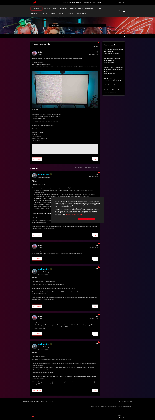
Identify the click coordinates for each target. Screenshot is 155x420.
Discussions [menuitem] (63, 8)
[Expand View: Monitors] (56, 13)
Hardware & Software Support (58, 36)
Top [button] (33, 416)
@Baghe (35, 181)
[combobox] (77, 25)
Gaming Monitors (108, 73)
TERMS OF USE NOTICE (94, 406)
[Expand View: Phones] (102, 9)
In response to (43, 274)
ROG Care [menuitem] (46, 8)
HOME (31, 401)
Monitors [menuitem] (53, 13)
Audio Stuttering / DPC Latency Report (112, 90)
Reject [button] (68, 219)
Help (119, 11)
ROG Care (47, 36)
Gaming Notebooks (109, 62)
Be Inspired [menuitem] (36, 8)
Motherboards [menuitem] (33, 13)
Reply (95, 159)
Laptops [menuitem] (80, 8)
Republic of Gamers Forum (36, 36)
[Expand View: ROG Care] (49, 9)
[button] (65, 89)
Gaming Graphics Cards (73, 36)
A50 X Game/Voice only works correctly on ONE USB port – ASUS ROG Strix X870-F (113, 80)
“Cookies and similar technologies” (74, 214)
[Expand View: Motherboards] (38, 13)
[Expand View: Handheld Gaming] (94, 9)
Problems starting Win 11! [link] (86, 36)
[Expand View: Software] (57, 9)
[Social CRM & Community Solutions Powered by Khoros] (120, 416)
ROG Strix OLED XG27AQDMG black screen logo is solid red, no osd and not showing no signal (113, 69)
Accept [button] (86, 219)
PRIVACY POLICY (103, 406)
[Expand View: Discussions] (67, 9)
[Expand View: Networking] (74, 13)
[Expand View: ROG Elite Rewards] (87, 13)
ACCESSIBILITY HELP (47, 401)
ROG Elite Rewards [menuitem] (81, 13)
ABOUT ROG (26, 401)
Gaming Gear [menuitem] (61, 13)
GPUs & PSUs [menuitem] (44, 13)
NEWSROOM (37, 401)
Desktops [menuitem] (72, 8)
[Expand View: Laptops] (83, 9)
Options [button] (122, 36)
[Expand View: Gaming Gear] (65, 13)
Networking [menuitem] (70, 13)
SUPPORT (99, 2)
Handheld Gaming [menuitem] (89, 8)
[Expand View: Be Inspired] (41, 8)
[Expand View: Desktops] (75, 9)
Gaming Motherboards (109, 53)
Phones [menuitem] (99, 8)
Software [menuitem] (54, 8)
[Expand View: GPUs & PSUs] (48, 13)
